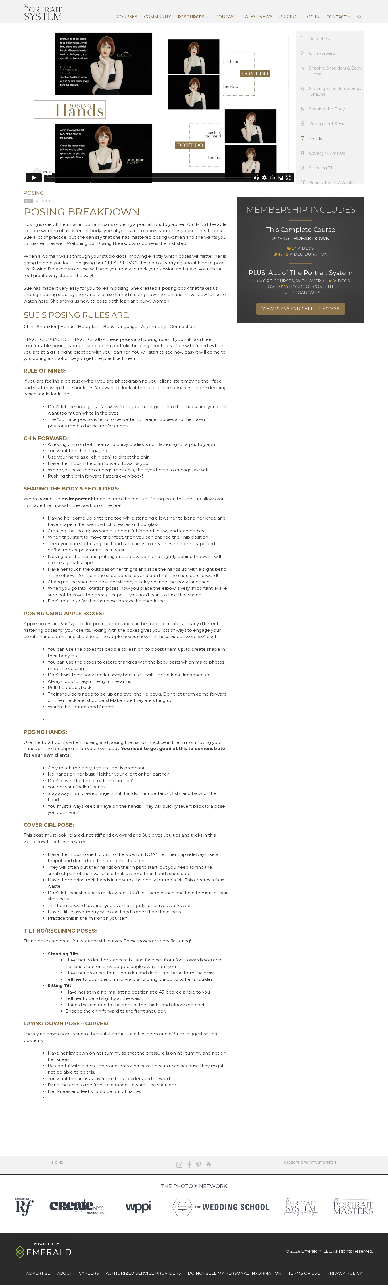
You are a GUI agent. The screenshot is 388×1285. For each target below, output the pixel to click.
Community (157, 16)
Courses (127, 16)
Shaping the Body (323, 108)
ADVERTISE (38, 1273)
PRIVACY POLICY (344, 1273)
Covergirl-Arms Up (323, 153)
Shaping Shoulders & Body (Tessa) (331, 70)
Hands (311, 138)
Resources (191, 17)
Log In (312, 16)
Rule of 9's (315, 38)
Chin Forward (318, 53)
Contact (336, 17)
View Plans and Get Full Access (300, 308)
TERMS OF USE (304, 1273)
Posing (34, 193)
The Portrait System (43, 11)
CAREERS (89, 1273)
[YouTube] (209, 1165)
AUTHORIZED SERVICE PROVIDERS (143, 1273)
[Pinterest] (198, 1165)
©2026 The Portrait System (309, 1162)
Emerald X (311, 1251)
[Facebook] (189, 1165)
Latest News (257, 16)
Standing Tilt (317, 167)
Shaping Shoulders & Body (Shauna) (331, 91)
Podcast (225, 16)
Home (57, 1162)
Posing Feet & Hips (324, 123)
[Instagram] (179, 1165)
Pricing (288, 16)
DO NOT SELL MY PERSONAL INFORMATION (234, 1273)
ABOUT (64, 1273)
